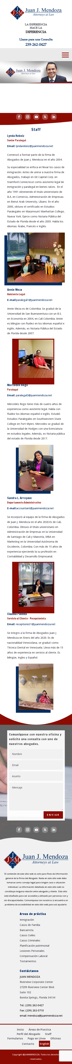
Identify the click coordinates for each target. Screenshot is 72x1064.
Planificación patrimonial (34, 945)
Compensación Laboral (33, 956)
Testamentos (28, 961)
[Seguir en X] (45, 117)
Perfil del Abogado (28, 1034)
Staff (48, 1034)
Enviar (53, 814)
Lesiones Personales (32, 951)
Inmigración (27, 919)
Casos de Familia (30, 925)
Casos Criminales (30, 940)
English (44, 1043)
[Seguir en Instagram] (28, 117)
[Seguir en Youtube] (36, 117)
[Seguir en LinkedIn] (54, 117)
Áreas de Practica (40, 1029)
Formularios (15, 1038)
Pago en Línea (37, 1038)
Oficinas (55, 1038)
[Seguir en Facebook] (19, 117)
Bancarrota (26, 930)
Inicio (20, 1029)
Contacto (28, 1043)
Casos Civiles (27, 935)
